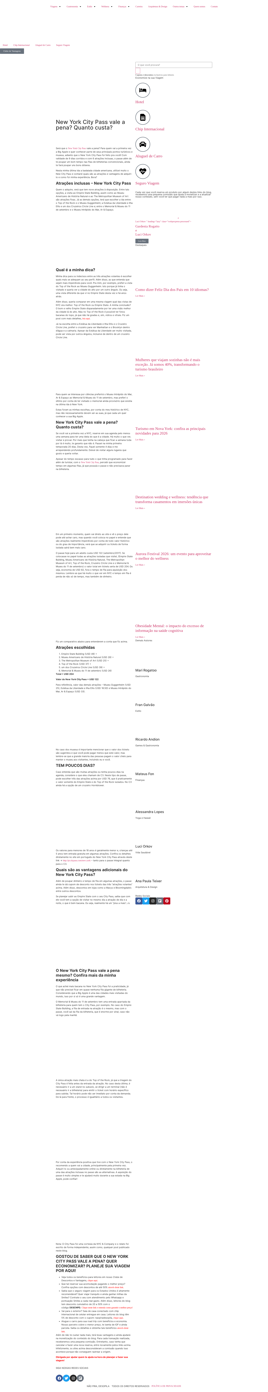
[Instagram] (152, 900)
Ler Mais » (140, 296)
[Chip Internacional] (142, 117)
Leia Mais (142, 241)
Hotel (5, 45)
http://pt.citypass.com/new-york (77, 860)
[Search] (137, 71)
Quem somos (199, 6)
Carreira (139, 6)
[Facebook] (138, 900)
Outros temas (178, 6)
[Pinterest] (166, 900)
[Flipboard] (159, 900)
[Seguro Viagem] (142, 171)
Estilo (89, 6)
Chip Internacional (21, 45)
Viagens (53, 6)
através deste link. (116, 1287)
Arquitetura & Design (157, 6)
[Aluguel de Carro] (142, 144)
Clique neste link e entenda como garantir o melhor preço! (107, 1307)
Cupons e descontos (154, 75)
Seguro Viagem (63, 45)
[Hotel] (142, 90)
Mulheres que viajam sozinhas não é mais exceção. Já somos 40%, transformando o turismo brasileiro (167, 364)
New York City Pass (77, 148)
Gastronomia (72, 6)
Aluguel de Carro (43, 45)
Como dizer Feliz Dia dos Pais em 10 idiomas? (172, 289)
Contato (214, 6)
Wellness (105, 6)
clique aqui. (93, 1280)
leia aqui (86, 318)
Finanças (122, 6)
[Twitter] (145, 900)
